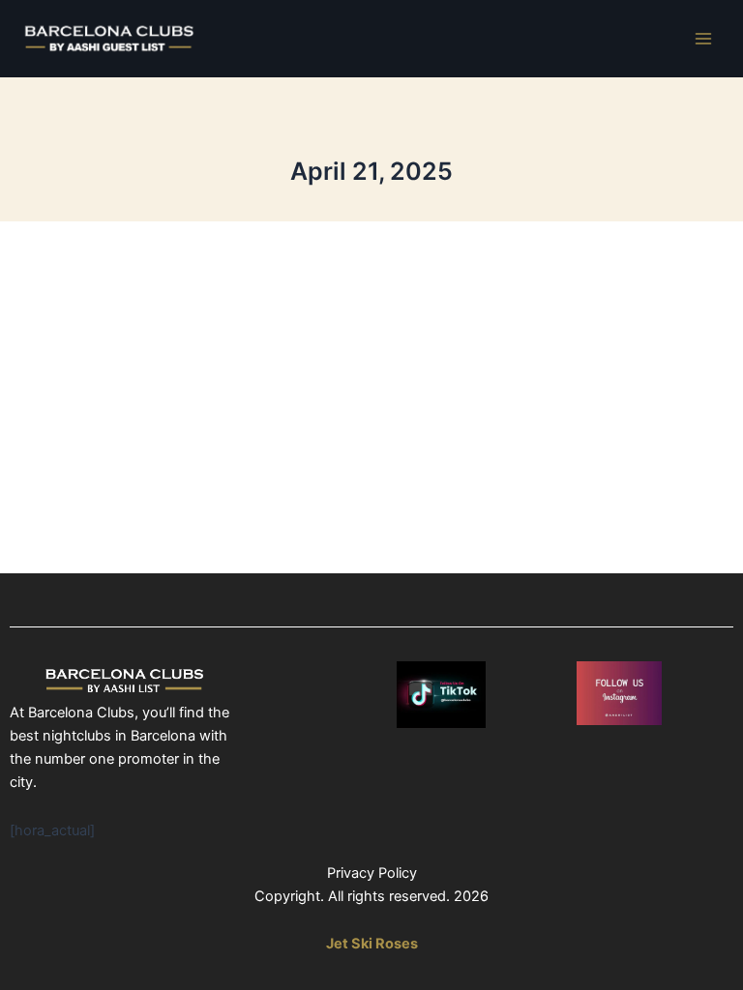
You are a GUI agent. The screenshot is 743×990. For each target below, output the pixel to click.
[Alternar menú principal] (703, 38)
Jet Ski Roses (372, 943)
